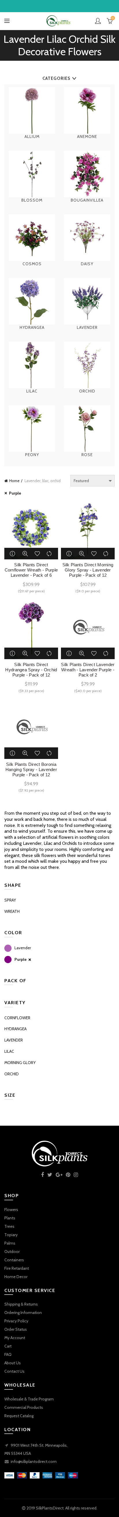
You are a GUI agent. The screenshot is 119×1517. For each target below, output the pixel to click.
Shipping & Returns (21, 1304)
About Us (12, 1362)
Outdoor (12, 1251)
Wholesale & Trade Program (29, 1399)
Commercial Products (23, 1407)
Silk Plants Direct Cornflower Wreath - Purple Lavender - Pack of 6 (31, 570)
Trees (9, 1226)
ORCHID (11, 1074)
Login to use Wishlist (37, 553)
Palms (9, 1243)
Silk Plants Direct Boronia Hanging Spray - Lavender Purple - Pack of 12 (31, 769)
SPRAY (10, 900)
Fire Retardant (16, 1268)
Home (14, 480)
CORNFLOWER (17, 1017)
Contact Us (14, 1371)
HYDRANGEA (15, 1028)
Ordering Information (23, 1312)
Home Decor (15, 1276)
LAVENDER (13, 1040)
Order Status (15, 1329)
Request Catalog (19, 1415)
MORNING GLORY (20, 1062)
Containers (14, 1259)
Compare (49, 553)
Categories (56, 78)
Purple (15, 493)
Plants (9, 1218)
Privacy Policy (16, 1321)
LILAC (9, 1051)
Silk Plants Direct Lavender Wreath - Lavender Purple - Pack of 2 (87, 669)
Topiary (11, 1234)
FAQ (8, 1354)
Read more (13, 553)
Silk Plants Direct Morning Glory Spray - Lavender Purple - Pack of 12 (88, 570)
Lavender (22, 947)
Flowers (11, 1209)
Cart (8, 1346)
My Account (14, 1337)
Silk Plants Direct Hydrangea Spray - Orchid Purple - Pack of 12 (31, 669)
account (98, 20)
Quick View (25, 553)
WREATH (12, 911)
